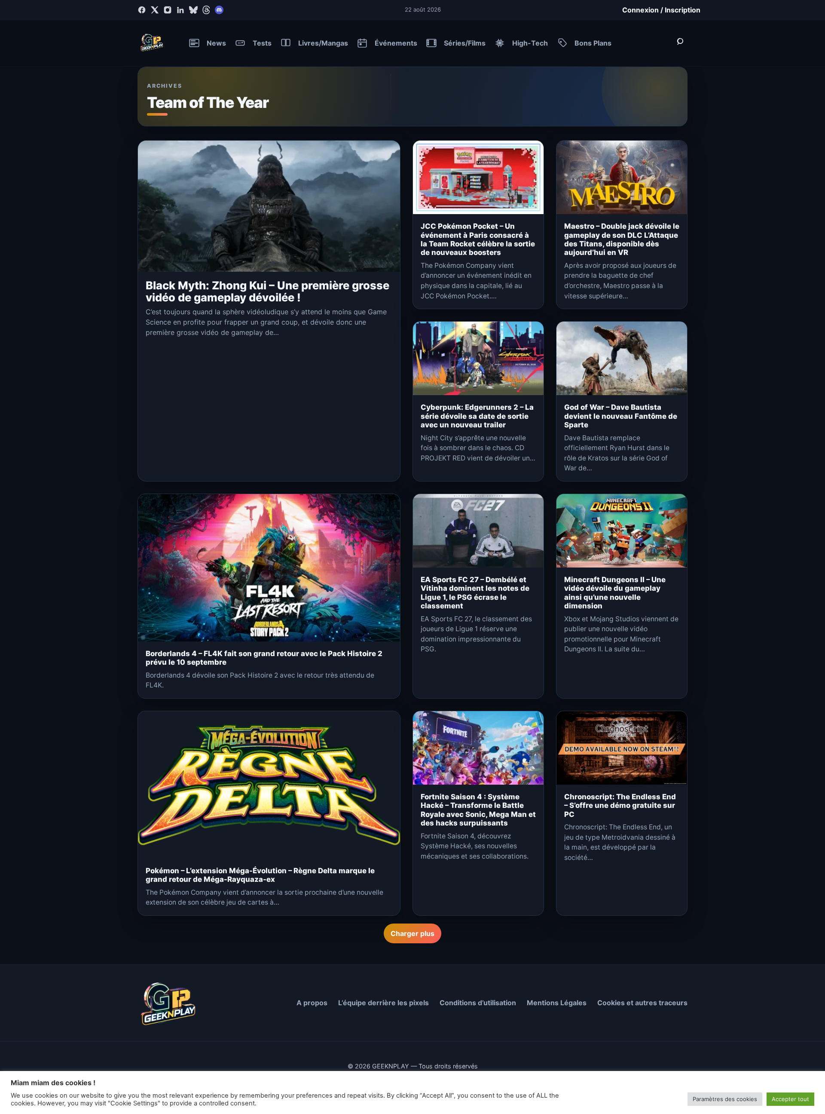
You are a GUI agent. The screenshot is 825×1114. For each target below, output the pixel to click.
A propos (311, 1002)
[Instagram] (167, 10)
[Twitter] (154, 10)
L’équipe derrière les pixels (383, 1002)
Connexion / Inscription (661, 10)
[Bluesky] (193, 10)
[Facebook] (142, 10)
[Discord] (219, 10)
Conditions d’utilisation (478, 1002)
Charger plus (412, 933)
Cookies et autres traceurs (642, 1002)
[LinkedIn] (180, 10)
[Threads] (206, 10)
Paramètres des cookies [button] (725, 1099)
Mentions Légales (557, 1002)
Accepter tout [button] (790, 1099)
